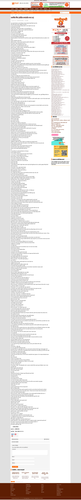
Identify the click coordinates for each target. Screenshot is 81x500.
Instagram (58, 487)
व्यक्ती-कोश (42, 486)
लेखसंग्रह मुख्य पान (13, 10)
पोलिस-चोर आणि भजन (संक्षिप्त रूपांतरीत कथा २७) (57, 99)
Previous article (15, 439)
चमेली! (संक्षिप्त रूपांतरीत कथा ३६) (55, 108)
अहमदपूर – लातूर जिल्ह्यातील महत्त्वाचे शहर (45, 473)
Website (13, 463)
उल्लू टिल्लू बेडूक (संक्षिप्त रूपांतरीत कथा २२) (56, 94)
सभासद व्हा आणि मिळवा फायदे (58, 159)
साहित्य (16, 14)
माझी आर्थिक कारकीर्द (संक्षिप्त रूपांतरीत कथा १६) (57, 84)
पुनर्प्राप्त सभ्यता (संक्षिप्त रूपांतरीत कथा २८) (56, 100)
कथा (25, 20)
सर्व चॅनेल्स (21, 8)
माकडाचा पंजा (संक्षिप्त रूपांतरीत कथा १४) (56, 82)
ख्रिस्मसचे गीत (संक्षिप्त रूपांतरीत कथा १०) (56, 78)
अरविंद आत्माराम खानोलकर (20, 20)
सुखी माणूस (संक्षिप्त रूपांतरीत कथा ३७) (56, 109)
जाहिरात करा (45, 8)
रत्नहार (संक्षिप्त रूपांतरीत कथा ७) (55, 75)
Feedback (11, 493)
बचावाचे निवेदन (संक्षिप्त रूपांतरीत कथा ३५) (56, 107)
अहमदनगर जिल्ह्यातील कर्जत (25, 473)
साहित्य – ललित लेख (35, 10)
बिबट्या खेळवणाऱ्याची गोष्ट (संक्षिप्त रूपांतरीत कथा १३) (58, 81)
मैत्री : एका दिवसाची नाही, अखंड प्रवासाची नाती (59, 122)
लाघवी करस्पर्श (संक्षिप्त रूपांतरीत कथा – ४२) (57, 115)
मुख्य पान (12, 8)
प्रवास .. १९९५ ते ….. (28, 487)
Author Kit (11, 487)
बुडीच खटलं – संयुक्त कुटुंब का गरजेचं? (57, 125)
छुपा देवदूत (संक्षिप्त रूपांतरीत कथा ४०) (56, 113)
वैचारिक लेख (22, 10)
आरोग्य (42, 490)
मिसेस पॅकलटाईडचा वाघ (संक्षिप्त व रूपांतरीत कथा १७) (58, 85)
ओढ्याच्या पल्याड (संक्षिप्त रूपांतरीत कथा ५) (56, 73)
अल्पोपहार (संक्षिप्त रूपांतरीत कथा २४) (56, 96)
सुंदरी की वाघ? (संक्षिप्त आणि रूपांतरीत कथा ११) (57, 79)
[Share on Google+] (12, 436)
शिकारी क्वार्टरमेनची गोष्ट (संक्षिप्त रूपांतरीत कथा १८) (57, 86)
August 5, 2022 (14, 20)
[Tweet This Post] (14, 434)
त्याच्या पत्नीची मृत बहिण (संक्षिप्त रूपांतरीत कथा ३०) (57, 102)
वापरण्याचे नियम (12, 490)
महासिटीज (42, 487)
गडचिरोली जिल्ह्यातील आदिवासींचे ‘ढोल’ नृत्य (15, 473)
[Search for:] (64, 12)
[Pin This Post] (15, 434)
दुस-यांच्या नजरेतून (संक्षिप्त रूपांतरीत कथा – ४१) (57, 114)
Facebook (58, 486)
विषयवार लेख (26, 10)
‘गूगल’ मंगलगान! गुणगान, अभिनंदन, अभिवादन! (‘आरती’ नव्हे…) (60, 121)
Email (13, 460)
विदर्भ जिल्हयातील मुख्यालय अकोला (35, 473)
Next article (46, 439)
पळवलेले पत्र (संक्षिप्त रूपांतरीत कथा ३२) (56, 103)
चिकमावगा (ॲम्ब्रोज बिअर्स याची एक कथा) (56, 105)
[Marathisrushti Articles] (19, 3)
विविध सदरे (30, 10)
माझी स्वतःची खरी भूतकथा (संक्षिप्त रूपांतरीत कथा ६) (58, 74)
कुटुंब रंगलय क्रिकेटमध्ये (55, 118)
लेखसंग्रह (16, 8)
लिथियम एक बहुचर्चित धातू (55, 124)
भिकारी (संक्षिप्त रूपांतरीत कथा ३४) (55, 106)
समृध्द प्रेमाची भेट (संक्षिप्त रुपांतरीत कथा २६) (56, 98)
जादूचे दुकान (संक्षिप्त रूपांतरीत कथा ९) (56, 77)
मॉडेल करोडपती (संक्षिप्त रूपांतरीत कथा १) (56, 69)
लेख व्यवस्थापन (31, 8)
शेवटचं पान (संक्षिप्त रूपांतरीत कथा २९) (56, 101)
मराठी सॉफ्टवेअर (27, 493)
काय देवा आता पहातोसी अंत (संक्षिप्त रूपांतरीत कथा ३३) (58, 104)
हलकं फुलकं (47, 10)
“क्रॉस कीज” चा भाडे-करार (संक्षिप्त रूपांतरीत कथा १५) (58, 83)
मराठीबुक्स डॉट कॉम (59, 490)
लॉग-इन (41, 8)
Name (13, 456)
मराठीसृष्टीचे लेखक (28, 484)
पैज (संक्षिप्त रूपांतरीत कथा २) (55, 70)
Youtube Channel (59, 484)
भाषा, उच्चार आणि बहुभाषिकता (56, 126)
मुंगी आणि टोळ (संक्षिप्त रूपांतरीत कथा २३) (56, 95)
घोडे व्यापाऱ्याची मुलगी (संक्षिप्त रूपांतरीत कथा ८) (57, 76)
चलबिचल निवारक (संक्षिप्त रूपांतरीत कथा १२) (57, 80)
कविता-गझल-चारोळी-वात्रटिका (41, 10)
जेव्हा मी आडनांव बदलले (55, 131)
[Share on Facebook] (12, 434)
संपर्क (49, 8)
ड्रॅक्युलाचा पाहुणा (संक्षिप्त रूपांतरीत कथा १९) (56, 87)
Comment (14, 449)
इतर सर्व (51, 10)
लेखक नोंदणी (36, 8)
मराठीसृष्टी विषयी (26, 8)
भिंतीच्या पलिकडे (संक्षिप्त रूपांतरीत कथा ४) (56, 72)
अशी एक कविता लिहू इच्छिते (56, 132)
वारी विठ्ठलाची (53, 128)
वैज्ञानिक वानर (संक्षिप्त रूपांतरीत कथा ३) (56, 71)
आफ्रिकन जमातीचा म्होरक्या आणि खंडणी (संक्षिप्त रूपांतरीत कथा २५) (59, 97)
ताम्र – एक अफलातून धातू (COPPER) (57, 129)
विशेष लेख (18, 10)
